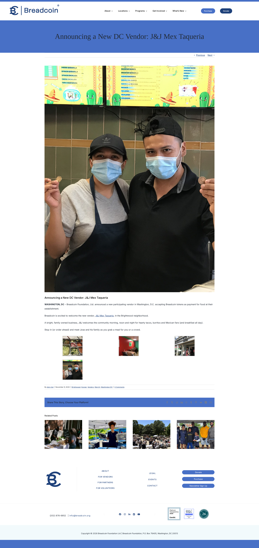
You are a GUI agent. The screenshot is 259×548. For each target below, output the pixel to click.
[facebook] (120, 514)
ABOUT (105, 471)
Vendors (91, 387)
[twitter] (134, 514)
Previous (200, 55)
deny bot (50, 387)
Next (210, 55)
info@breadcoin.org (79, 515)
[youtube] (139, 514)
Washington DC (107, 387)
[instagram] (125, 514)
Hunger (84, 387)
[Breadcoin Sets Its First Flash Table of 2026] (195, 434)
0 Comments (119, 387)
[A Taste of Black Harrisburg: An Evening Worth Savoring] (63, 434)
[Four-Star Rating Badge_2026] (189, 509)
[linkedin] (129, 514)
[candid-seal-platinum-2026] (174, 508)
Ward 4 (97, 387)
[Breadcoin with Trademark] (33, 5)
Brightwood (76, 387)
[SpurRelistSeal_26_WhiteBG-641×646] (204, 509)
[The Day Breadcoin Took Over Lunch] (151, 434)
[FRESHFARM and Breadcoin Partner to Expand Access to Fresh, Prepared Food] (107, 434)
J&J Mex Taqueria (104, 315)
